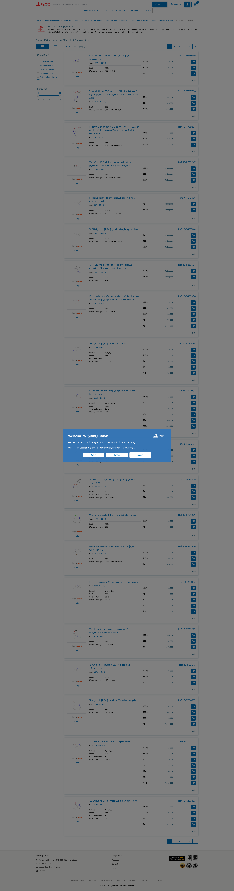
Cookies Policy (85, 448)
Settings (117, 455)
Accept (140, 455)
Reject (93, 455)
